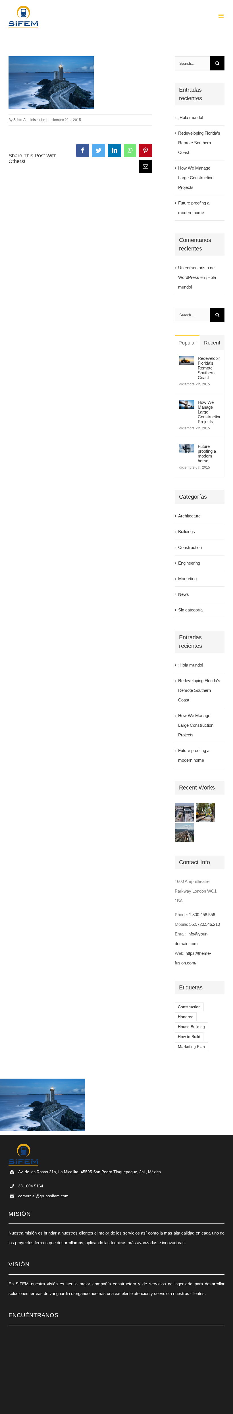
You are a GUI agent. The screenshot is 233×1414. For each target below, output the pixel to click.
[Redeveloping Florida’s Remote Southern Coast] (186, 360)
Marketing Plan (191, 1047)
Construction (190, 547)
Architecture (189, 515)
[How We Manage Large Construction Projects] (186, 404)
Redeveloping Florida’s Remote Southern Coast (199, 143)
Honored (186, 1017)
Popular (187, 343)
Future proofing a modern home (207, 453)
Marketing (187, 578)
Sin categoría (190, 609)
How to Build (189, 1037)
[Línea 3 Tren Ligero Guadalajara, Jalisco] (184, 812)
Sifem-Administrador (29, 120)
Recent (212, 343)
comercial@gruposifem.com (43, 1196)
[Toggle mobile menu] (221, 16)
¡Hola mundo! (190, 117)
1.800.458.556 (202, 914)
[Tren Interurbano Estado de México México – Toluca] (184, 832)
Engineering (189, 563)
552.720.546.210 (204, 924)
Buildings (186, 531)
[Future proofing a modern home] (186, 448)
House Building (191, 1027)
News (183, 594)
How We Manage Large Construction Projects (195, 178)
